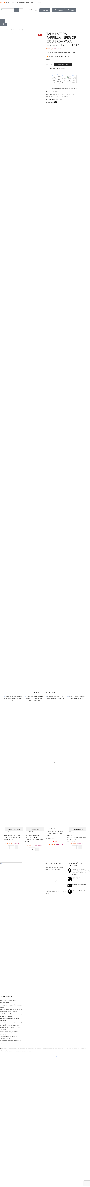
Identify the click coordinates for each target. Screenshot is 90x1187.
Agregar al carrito (63, 64)
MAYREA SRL (16, 1057)
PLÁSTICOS (59, 96)
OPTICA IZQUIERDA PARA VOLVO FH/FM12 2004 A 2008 (54, 834)
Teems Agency (34, 1057)
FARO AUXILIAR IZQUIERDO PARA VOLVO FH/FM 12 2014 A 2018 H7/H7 (13, 837)
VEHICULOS (14, 30)
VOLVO (21, 30)
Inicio (7, 30)
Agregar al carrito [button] (14, 829)
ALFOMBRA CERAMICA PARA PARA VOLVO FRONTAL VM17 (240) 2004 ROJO (34, 838)
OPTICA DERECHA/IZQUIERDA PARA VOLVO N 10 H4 (76, 837)
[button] (16, 10)
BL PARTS (57, 94)
